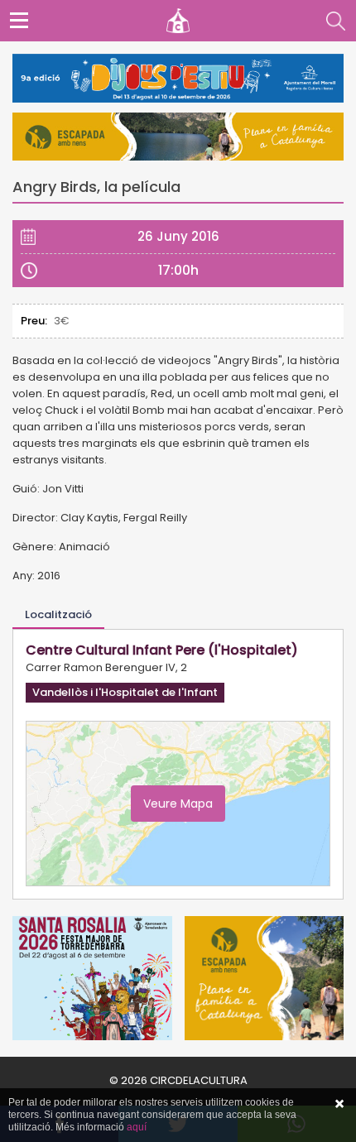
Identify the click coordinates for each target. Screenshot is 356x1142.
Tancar (339, 1104)
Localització (58, 614)
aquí (137, 1127)
